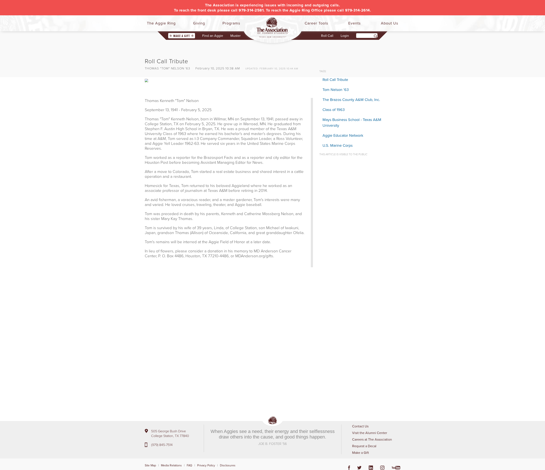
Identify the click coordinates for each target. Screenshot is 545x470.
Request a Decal (364, 446)
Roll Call (327, 35)
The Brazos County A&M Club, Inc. (351, 99)
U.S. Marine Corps (338, 145)
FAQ (189, 465)
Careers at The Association (372, 439)
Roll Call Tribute (335, 79)
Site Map (150, 465)
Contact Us (360, 426)
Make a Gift (181, 35)
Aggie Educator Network (343, 135)
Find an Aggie (212, 35)
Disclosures (227, 465)
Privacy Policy (206, 465)
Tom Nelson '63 (336, 89)
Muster (235, 35)
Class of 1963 (334, 109)
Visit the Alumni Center (369, 432)
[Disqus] (229, 334)
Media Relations (171, 465)
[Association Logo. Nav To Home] (272, 27)
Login (345, 35)
